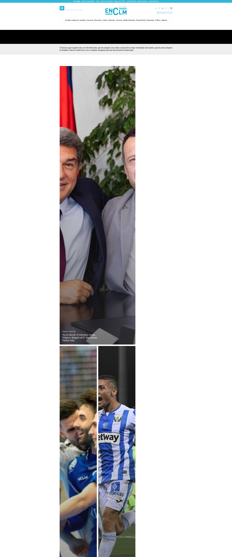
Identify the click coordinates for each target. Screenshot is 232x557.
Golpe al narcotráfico (88, 1)
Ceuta (98, 1)
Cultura (105, 20)
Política (157, 20)
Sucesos (119, 20)
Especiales (150, 20)
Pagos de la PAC (119, 1)
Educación (98, 20)
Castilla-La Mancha (71, 20)
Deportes (112, 20)
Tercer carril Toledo (107, 1)
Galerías (164, 20)
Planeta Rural (140, 20)
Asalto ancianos (142, 1)
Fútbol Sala (72, 331)
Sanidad (82, 20)
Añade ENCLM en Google (165, 12)
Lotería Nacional (153, 1)
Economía (89, 20)
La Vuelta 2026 (131, 1)
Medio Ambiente (129, 20)
